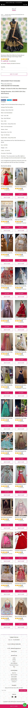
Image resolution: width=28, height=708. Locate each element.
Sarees (14, 661)
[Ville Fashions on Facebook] (12, 697)
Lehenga (14, 659)
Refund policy (14, 678)
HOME (14, 658)
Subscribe (23, 690)
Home (2, 14)
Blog (14, 666)
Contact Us (14, 681)
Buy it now (14, 706)
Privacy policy (14, 676)
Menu (4, 4)
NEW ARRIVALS (14, 663)
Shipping (8, 63)
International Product (14, 665)
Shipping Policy (14, 679)
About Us (14, 672)
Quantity (3, 66)
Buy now (7, 194)
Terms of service (14, 674)
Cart (26, 4)
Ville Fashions (13, 701)
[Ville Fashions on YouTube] (15, 697)
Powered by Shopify (21, 701)
